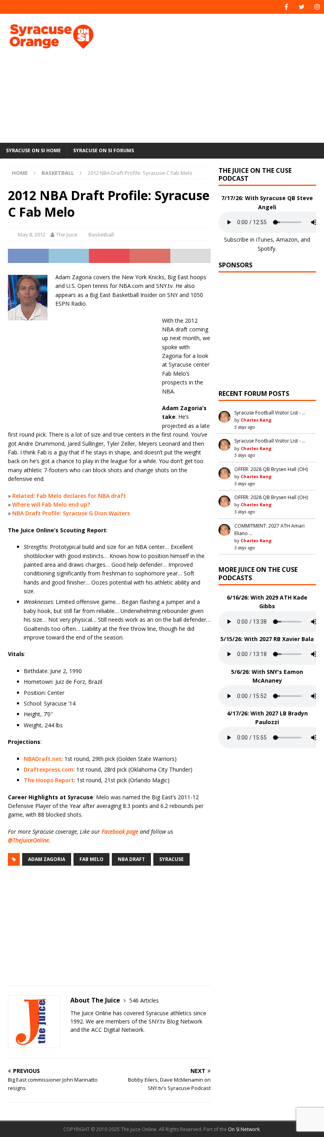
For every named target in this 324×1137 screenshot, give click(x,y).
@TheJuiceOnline (28, 840)
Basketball (101, 234)
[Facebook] (286, 7)
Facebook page (120, 831)
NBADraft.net (43, 758)
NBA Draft (131, 859)
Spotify (266, 248)
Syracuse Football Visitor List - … (269, 412)
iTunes (264, 239)
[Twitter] (302, 7)
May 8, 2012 (31, 234)
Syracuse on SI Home (33, 150)
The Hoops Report (49, 780)
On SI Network (244, 1129)
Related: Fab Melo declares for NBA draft (69, 495)
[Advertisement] (221, 77)
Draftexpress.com (48, 769)
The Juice (66, 234)
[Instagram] (317, 7)
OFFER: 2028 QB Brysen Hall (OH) (271, 469)
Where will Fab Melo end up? (51, 504)
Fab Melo (91, 859)
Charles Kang (256, 420)
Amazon (287, 239)
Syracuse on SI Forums (103, 150)
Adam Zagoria (46, 859)
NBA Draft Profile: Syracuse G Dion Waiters (71, 513)
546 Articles (144, 1000)
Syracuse (171, 859)
